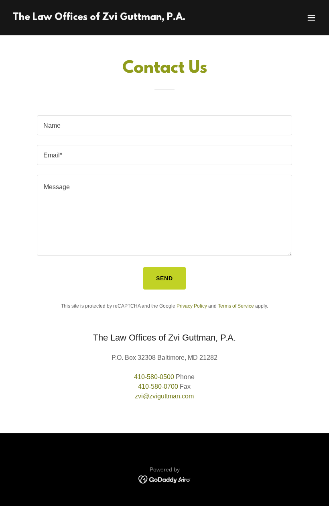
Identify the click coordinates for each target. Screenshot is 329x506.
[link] (99, 17)
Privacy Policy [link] (192, 306)
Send (164, 278)
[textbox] (164, 125)
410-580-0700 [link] (158, 386)
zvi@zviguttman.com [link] (164, 396)
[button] (311, 18)
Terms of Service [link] (236, 306)
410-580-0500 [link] (154, 376)
